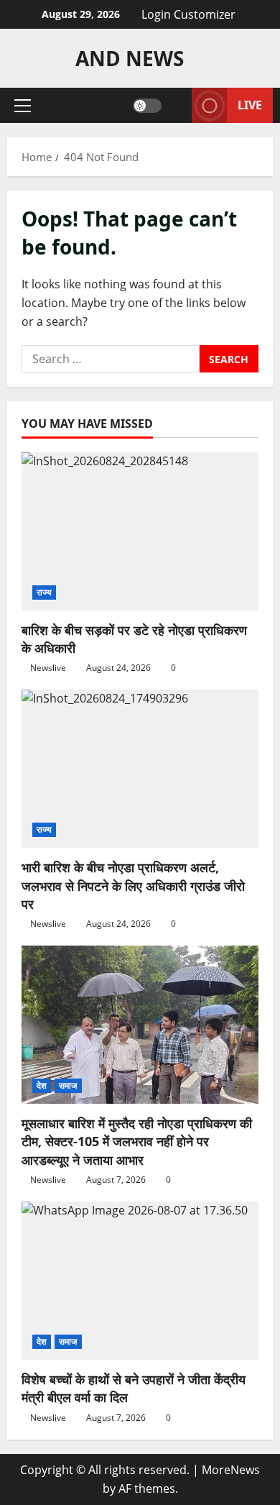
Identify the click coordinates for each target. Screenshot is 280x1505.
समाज (68, 1085)
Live (250, 105)
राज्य (44, 592)
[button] (22, 106)
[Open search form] (176, 105)
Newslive (48, 668)
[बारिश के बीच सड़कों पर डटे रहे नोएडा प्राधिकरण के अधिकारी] (140, 531)
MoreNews (231, 1470)
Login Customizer (188, 14)
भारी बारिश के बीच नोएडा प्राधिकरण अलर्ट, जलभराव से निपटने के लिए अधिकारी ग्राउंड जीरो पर (133, 885)
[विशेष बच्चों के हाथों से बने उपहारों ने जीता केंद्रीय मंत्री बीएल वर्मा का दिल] (140, 1281)
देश (42, 1085)
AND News (129, 58)
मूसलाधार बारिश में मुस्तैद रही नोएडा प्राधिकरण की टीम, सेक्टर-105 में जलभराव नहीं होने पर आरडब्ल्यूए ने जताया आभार (137, 1141)
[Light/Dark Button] (147, 106)
